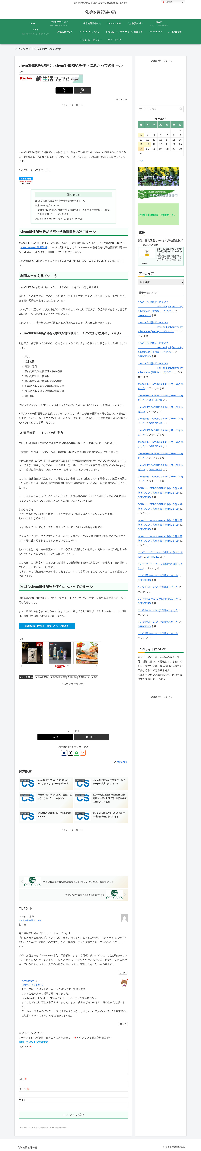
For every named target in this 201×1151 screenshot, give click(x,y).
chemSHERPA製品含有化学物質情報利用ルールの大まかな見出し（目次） (74, 210)
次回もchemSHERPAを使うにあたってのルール (58, 218)
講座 (95, 677)
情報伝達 (73, 677)
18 (147, 144)
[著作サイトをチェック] (64, 753)
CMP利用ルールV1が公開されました (158, 575)
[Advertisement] (73, 126)
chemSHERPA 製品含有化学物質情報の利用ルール (60, 201)
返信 (124, 972)
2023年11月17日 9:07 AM (30, 920)
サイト (22, 1099)
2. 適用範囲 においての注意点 (53, 214)
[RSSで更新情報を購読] (83, 753)
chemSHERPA (27, 677)
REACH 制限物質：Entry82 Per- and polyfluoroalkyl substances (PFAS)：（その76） (160, 306)
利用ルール (85, 677)
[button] (82, 90)
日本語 (168, 2)
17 (141, 144)
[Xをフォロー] (70, 753)
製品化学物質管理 (59, 677)
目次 (69, 194)
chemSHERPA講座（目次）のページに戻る (47, 626)
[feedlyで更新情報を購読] (76, 753)
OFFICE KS (27, 981)
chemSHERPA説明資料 (34, 247)
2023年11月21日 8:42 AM (32, 985)
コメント (25, 1046)
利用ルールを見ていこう (47, 205)
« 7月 (141, 160)
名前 (23, 1078)
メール (24, 1089)
